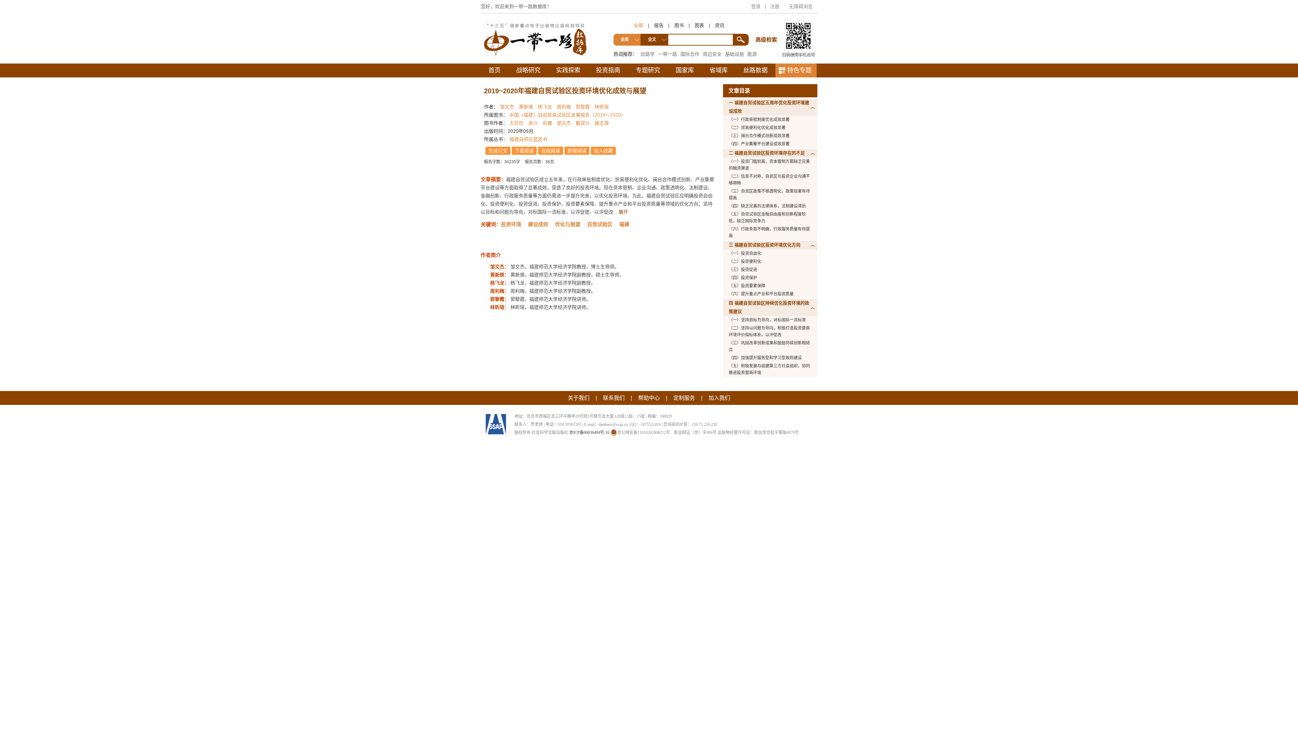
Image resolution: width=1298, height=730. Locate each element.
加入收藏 (603, 150)
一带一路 (667, 54)
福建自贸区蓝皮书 (528, 139)
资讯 (719, 25)
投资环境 (511, 224)
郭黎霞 (583, 107)
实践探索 (568, 70)
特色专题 (799, 70)
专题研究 (648, 70)
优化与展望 (567, 224)
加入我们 (719, 398)
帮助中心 (649, 398)
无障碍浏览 (801, 6)
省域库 (719, 70)
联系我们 (614, 398)
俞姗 (547, 123)
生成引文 (497, 150)
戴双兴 (583, 123)
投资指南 (608, 70)
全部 (638, 25)
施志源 (602, 123)
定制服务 (684, 398)
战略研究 (528, 70)
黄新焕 (526, 107)
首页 (494, 70)
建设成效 (538, 224)
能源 (752, 54)
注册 (774, 6)
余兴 (533, 123)
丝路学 (648, 54)
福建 (624, 224)
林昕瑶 (602, 107)
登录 (756, 6)
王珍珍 (516, 123)
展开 (623, 212)
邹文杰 (507, 107)
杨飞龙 (545, 107)
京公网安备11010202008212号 (643, 432)
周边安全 (712, 54)
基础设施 (734, 54)
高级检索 (767, 27)
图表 (699, 25)
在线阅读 (550, 150)
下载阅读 (524, 150)
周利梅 (564, 107)
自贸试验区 (599, 224)
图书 (679, 25)
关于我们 (579, 398)
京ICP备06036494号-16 (589, 432)
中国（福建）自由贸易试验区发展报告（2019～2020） (567, 115)
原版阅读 (577, 150)
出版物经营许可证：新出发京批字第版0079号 (758, 432)
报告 (659, 25)
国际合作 (689, 54)
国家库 (685, 70)
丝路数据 (755, 70)
